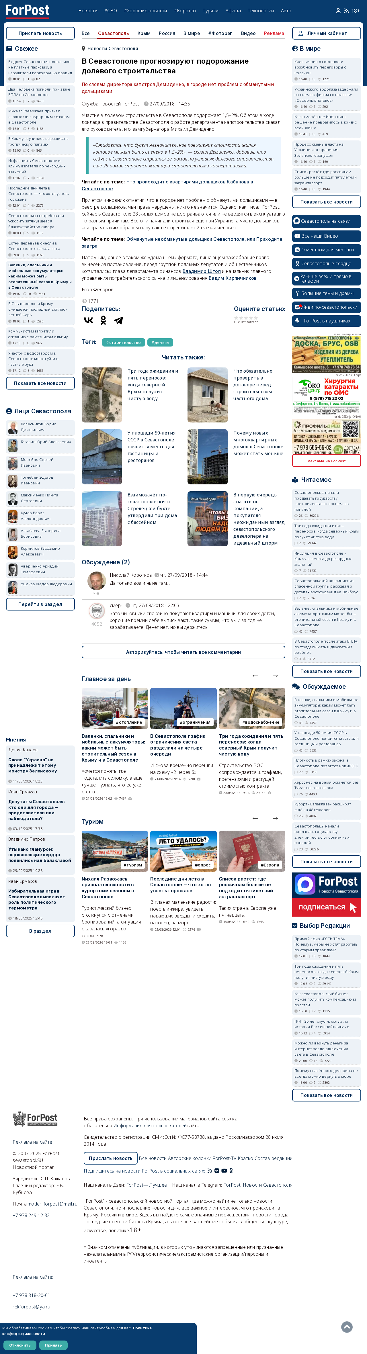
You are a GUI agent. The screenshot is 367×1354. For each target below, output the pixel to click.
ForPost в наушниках (327, 320)
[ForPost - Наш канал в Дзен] (235, 1171)
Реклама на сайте (32, 1142)
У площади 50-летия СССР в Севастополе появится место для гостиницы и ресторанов (151, 446)
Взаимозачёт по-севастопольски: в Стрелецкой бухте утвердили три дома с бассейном (152, 508)
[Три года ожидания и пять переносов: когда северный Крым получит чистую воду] (102, 369)
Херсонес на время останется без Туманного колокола (326, 785)
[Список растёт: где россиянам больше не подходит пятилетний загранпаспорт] (252, 834)
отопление (130, 722)
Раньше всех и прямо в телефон (326, 278)
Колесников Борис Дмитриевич (38, 426)
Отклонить (20, 1345)
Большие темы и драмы (327, 293)
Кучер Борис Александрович (36, 515)
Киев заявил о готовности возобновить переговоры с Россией (320, 67)
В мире (192, 33)
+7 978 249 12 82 (31, 1215)
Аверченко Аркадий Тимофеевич (39, 568)
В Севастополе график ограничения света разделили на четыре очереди (177, 745)
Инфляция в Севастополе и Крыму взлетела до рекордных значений (36, 166)
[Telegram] (118, 320)
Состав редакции (274, 1158)
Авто (286, 10)
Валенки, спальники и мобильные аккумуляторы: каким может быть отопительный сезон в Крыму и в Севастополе (113, 748)
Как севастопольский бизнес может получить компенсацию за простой (325, 999)
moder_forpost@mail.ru (52, 1204)
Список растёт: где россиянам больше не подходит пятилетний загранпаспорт (246, 887)
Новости (87, 10)
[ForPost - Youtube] (224, 1171)
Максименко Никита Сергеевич (39, 497)
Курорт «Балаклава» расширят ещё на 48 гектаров (322, 806)
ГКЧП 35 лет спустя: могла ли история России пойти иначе (321, 1024)
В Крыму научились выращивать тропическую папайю (38, 141)
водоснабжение (262, 722)
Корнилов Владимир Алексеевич (40, 551)
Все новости (153, 1158)
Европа (271, 865)
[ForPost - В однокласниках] (231, 1171)
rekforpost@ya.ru (31, 1307)
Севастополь (113, 33)
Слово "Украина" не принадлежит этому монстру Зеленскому (32, 765)
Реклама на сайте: (33, 1277)
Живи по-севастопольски (329, 307)
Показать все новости (40, 383)
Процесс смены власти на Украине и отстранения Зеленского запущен (318, 150)
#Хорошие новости (145, 10)
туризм (134, 865)
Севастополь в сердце (326, 263)
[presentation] (255, 674)
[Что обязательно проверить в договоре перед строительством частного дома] (208, 369)
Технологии (261, 10)
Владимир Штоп (202, 271)
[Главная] (27, 8)
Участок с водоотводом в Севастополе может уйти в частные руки (33, 359)
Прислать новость (40, 33)
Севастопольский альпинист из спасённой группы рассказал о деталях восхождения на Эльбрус (326, 586)
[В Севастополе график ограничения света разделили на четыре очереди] (183, 691)
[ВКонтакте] (88, 320)
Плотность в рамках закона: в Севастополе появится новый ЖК (326, 763)
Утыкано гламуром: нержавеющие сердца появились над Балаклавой (39, 855)
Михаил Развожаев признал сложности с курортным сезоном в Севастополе (108, 887)
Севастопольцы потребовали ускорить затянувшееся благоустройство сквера (36, 221)
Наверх (348, 1327)
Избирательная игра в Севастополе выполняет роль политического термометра (36, 900)
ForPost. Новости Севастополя (257, 1185)
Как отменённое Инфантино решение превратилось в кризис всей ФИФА (325, 122)
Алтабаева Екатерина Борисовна (41, 533)
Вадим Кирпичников (233, 278)
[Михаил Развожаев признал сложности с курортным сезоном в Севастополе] (115, 834)
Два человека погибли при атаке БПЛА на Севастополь (39, 92)
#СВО (110, 10)
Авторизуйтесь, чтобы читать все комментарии (183, 652)
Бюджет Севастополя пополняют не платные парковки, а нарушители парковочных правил (40, 67)
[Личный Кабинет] (339, 11)
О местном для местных (327, 249)
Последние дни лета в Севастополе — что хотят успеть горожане (181, 885)
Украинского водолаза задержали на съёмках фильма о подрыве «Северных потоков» (326, 95)
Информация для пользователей (150, 1125)
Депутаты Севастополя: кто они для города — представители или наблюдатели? (36, 810)
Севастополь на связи (325, 221)
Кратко (245, 1158)
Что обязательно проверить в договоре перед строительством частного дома (253, 385)
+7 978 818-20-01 (31, 1295)
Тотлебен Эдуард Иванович (37, 480)
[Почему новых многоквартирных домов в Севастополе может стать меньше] (208, 431)
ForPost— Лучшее (146, 1185)
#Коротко (185, 10)
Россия (167, 33)
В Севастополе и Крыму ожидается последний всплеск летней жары (37, 309)
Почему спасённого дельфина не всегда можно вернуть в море (326, 1073)
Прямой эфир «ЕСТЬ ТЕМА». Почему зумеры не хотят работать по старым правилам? (325, 944)
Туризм (210, 10)
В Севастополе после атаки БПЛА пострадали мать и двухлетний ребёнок (325, 647)
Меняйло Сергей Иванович (37, 462)
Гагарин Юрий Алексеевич (46, 441)
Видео (248, 33)
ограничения (196, 722)
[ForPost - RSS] (209, 1171)
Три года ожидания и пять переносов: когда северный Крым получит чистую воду (153, 385)
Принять (53, 1345)
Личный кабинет (327, 33)
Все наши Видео (319, 235)
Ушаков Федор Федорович (46, 583)
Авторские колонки (189, 1158)
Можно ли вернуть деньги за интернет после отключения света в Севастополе (321, 1048)
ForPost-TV (224, 1158)
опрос (204, 865)
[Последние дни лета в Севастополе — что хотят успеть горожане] (183, 834)
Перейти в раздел (40, 604)
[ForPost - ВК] (216, 1171)
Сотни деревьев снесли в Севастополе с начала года (34, 245)
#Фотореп (220, 33)
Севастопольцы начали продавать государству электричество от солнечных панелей (321, 501)
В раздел (40, 931)
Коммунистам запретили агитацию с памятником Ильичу (38, 333)
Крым (144, 33)
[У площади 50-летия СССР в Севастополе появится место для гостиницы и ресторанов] (102, 431)
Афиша (233, 10)
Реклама (274, 33)
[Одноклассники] (103, 320)
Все (86, 33)
